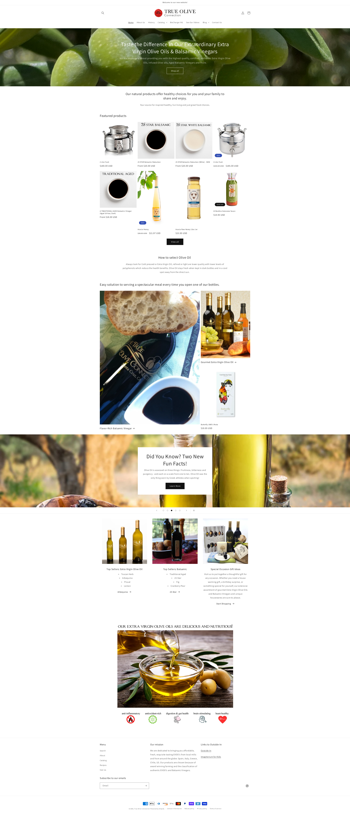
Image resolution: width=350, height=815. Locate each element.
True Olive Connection (142, 809)
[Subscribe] (146, 785)
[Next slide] (186, 510)
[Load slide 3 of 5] (172, 510)
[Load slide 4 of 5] (176, 510)
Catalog (103, 760)
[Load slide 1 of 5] (163, 510)
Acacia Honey (143, 229)
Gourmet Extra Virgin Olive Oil (217, 362)
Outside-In (206, 750)
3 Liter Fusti (218, 162)
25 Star (173, 591)
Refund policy (189, 809)
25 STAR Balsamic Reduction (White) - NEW (193, 162)
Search (103, 750)
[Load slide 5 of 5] (180, 510)
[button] (103, 13)
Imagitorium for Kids (211, 756)
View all (175, 241)
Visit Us (103, 770)
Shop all (175, 71)
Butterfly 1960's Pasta (209, 424)
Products (175, 492)
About (102, 755)
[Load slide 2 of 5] (167, 510)
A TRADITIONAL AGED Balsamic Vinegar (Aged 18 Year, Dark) (116, 212)
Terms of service (215, 809)
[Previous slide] (157, 510)
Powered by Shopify (157, 809)
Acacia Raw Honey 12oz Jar (187, 229)
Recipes (103, 765)
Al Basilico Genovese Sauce (224, 211)
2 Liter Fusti (104, 162)
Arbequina (123, 591)
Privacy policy (202, 809)
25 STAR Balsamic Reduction (149, 162)
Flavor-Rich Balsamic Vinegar (116, 428)
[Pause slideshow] (193, 510)
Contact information (174, 809)
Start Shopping (223, 603)
